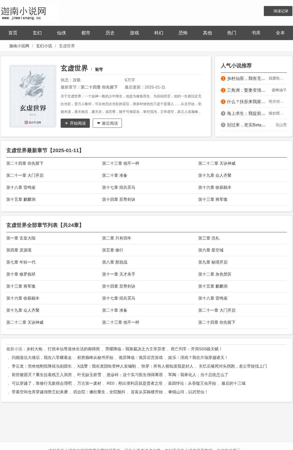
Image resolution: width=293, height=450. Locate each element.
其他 (207, 32)
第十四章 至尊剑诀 (118, 199)
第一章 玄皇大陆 (20, 238)
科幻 (158, 32)
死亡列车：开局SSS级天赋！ (197, 349)
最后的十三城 (233, 383)
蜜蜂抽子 (279, 90)
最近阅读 (110, 123)
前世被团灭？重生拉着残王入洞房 (42, 374)
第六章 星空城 (210, 250)
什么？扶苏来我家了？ (248, 101)
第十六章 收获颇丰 (214, 187)
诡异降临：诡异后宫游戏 (141, 357)
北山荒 (281, 125)
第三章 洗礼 (208, 238)
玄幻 (37, 32)
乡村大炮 (34, 349)
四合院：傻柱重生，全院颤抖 (99, 392)
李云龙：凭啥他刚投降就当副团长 (42, 366)
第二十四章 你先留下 (99, 87)
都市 (85, 32)
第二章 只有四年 (116, 238)
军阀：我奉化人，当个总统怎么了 (198, 374)
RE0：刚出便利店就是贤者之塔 (135, 383)
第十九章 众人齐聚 (214, 175)
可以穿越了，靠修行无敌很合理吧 (42, 383)
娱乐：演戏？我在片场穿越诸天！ (198, 357)
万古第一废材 (89, 383)
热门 (231, 32)
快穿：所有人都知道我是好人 (167, 366)
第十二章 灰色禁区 (214, 274)
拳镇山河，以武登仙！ (188, 392)
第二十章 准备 (114, 175)
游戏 (134, 32)
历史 (110, 32)
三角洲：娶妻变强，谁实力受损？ (248, 90)
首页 (12, 32)
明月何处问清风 (278, 101)
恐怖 (183, 32)
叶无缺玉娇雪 (89, 374)
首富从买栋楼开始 (147, 392)
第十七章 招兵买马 (118, 187)
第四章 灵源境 (18, 250)
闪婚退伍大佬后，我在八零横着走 (42, 357)
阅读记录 (281, 11)
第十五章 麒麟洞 (20, 199)
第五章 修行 (112, 250)
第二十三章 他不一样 (120, 163)
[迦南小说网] (29, 12)
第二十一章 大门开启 (24, 175)
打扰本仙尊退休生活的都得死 (74, 349)
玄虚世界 (74, 68)
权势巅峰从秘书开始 (95, 357)
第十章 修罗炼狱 (20, 274)
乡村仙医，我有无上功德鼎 (248, 78)
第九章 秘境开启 (212, 262)
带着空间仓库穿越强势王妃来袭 (40, 392)
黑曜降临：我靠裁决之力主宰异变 (135, 349)
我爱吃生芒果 (278, 78)
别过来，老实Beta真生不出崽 (248, 124)
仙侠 (61, 32)
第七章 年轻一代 (20, 262)
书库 (256, 32)
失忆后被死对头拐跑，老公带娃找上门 (233, 366)
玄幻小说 (44, 46)
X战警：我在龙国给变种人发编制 (106, 366)
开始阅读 (78, 123)
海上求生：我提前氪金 (248, 113)
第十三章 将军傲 (212, 199)
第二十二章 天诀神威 (216, 163)
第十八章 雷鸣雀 (20, 187)
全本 (280, 32)
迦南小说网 (19, 46)
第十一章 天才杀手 (118, 274)
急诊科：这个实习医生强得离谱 (135, 374)
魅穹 (99, 69)
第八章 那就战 (114, 262)
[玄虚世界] (35, 96)
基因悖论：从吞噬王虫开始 (192, 383)
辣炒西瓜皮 (278, 113)
